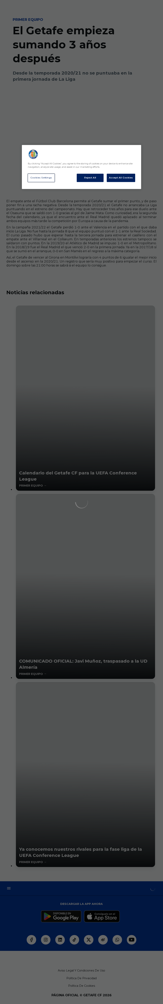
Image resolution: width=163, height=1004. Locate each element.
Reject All (90, 177)
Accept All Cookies (121, 177)
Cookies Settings (41, 177)
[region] (81, 167)
